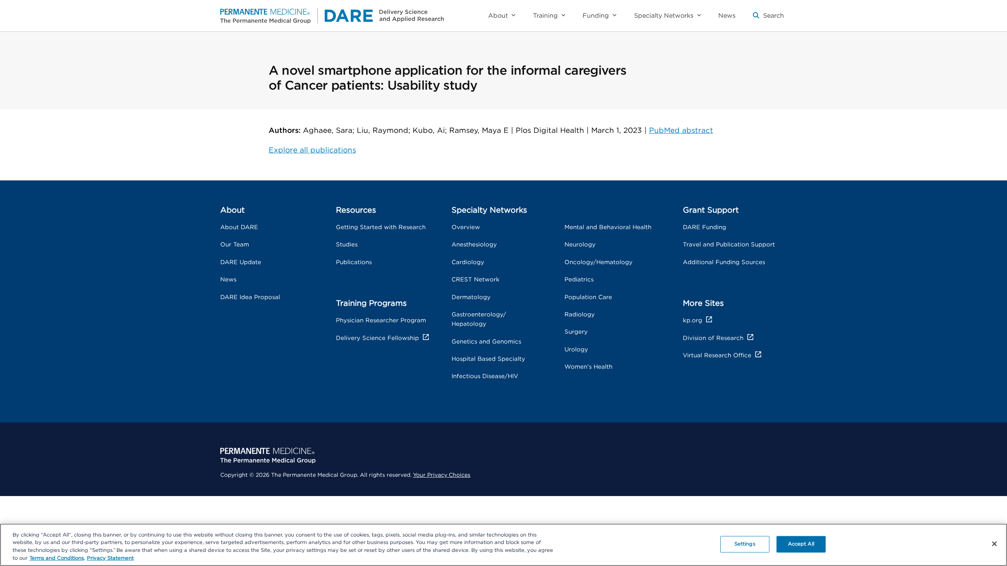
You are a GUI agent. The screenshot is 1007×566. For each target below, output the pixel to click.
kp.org (692, 320)
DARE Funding (704, 227)
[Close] (994, 543)
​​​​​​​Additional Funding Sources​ (724, 262)
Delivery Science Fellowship (377, 338)
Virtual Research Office (717, 355)
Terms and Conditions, (57, 557)
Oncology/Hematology (598, 262)
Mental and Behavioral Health (607, 227)
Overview (466, 227)
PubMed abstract (681, 130)
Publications (354, 262)
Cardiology (468, 262)
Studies (347, 245)
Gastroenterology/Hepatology (479, 319)
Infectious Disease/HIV (485, 376)
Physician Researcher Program (381, 320)
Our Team (234, 245)
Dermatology (471, 297)
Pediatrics (579, 280)
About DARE (239, 227)
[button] (768, 19)
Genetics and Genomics (486, 342)
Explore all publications (312, 150)
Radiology (579, 315)
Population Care (588, 297)
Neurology (580, 245)
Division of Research (713, 338)
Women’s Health (588, 367)
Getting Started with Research (381, 227)
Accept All (801, 544)
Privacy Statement (110, 557)
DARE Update (240, 262)
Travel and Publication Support (729, 245)
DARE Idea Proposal (250, 297)
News (228, 280)
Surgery (576, 332)
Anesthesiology (474, 245)
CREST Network (476, 280)
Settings (744, 544)
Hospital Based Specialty (488, 359)
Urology (576, 350)
